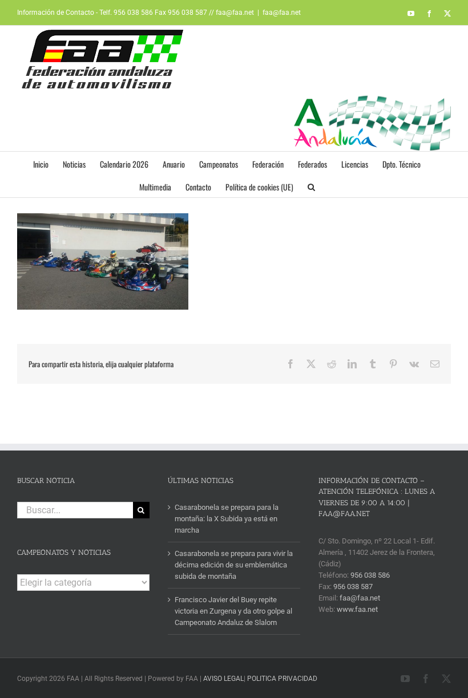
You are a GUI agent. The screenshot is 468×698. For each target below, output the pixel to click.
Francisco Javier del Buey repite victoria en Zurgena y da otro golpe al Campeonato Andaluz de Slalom (233, 611)
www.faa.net (357, 609)
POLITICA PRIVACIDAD (282, 679)
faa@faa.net (282, 13)
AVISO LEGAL (223, 679)
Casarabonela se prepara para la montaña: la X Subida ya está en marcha (227, 518)
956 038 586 (370, 575)
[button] (311, 185)
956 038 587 (353, 586)
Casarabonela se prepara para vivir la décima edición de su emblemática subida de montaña (234, 565)
